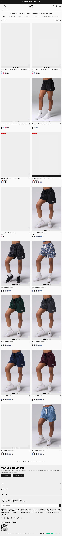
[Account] (54, 6)
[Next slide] (60, 2)
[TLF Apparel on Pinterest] (14, 518)
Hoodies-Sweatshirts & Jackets (51, 16)
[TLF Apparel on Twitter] (8, 518)
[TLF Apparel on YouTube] (11, 518)
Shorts (3, 16)
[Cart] (57, 6)
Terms (57, 512)
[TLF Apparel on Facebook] (4, 518)
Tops (19, 16)
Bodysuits (36, 16)
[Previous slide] (2, 2)
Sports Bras (27, 16)
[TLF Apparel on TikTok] (18, 518)
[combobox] (31, 10)
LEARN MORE (19, 476)
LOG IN (6, 476)
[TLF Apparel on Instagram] (1, 518)
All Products (12, 16)
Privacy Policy (50, 512)
